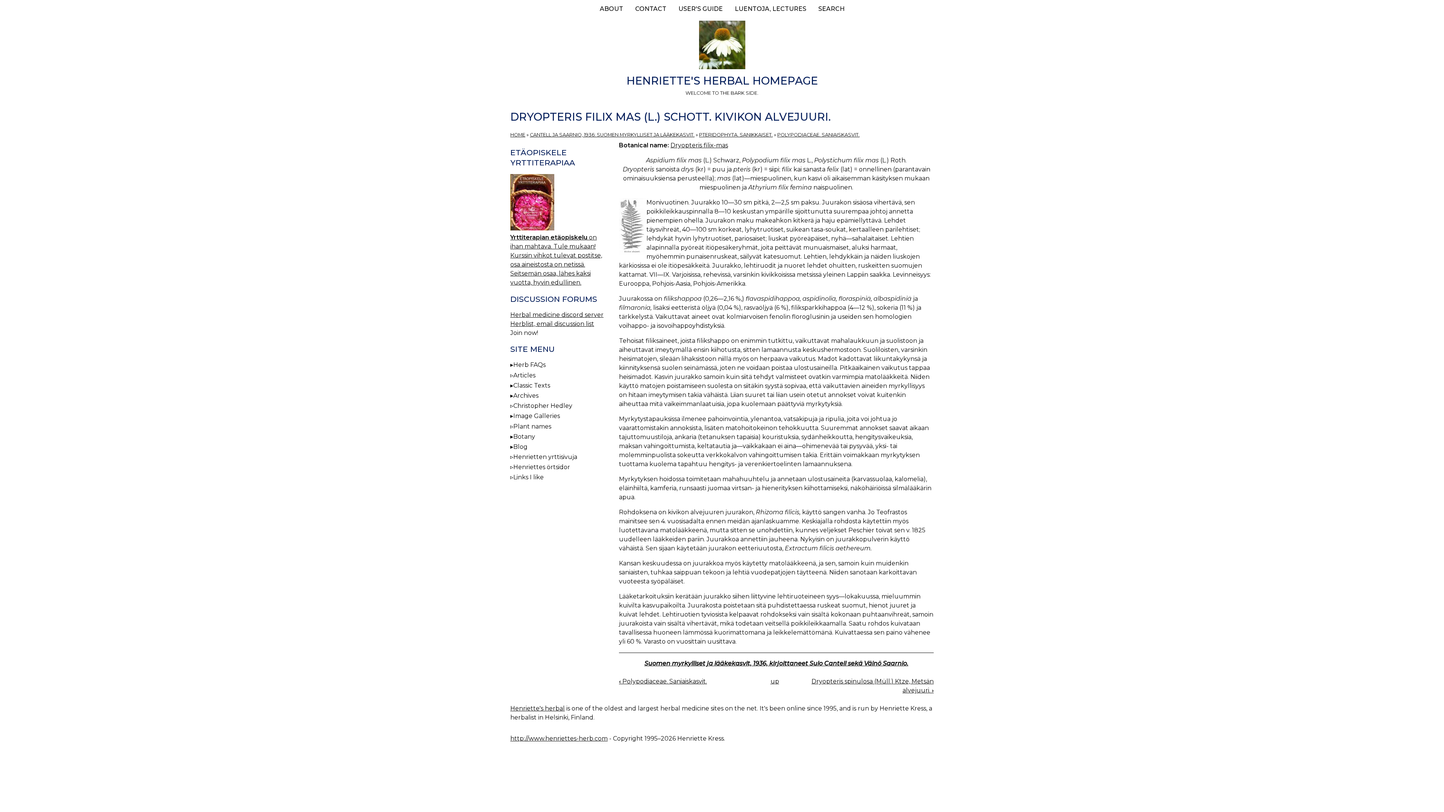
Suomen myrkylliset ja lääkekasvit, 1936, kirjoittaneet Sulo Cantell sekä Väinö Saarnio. (777, 663)
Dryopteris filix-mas (699, 145)
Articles (524, 375)
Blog (520, 446)
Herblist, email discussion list (552, 323)
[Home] (722, 46)
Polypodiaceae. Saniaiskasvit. (818, 135)
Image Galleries (536, 416)
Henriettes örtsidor (541, 467)
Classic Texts (531, 385)
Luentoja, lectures (770, 8)
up (775, 681)
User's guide (700, 8)
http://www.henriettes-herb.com (559, 738)
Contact (650, 8)
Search (831, 8)
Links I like (528, 477)
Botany (524, 436)
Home (517, 135)
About (611, 8)
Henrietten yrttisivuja (545, 457)
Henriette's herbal (537, 708)
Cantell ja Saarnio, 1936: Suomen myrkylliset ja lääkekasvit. (612, 135)
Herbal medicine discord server (557, 314)
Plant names (532, 426)
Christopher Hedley (542, 405)
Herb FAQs (529, 364)
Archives (525, 395)
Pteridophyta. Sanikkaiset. (736, 135)
